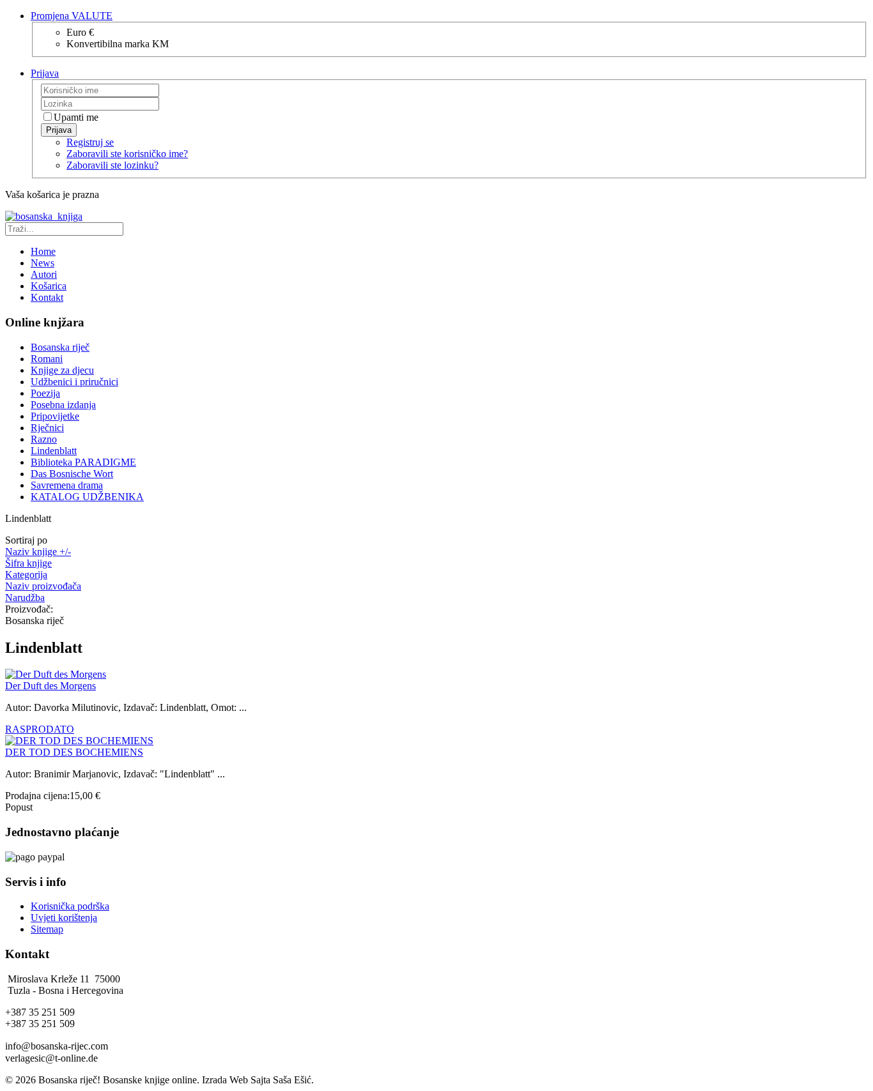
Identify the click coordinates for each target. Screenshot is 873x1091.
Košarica (48, 285)
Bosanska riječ (60, 347)
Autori (44, 274)
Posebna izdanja (63, 404)
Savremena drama (67, 485)
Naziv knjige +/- (38, 551)
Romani (47, 358)
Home (43, 251)
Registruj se (90, 142)
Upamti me (76, 117)
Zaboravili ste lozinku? (112, 165)
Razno (44, 439)
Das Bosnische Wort (72, 473)
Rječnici (47, 427)
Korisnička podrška (70, 906)
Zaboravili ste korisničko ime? (127, 153)
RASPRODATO (39, 729)
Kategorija (26, 574)
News (42, 262)
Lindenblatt (54, 450)
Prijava (59, 130)
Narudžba (25, 597)
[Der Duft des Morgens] (55, 674)
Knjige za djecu (62, 370)
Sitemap (47, 929)
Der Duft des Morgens (50, 685)
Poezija (45, 393)
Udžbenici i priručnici (74, 381)
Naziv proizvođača (43, 586)
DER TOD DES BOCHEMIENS (74, 752)
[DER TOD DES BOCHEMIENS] (79, 740)
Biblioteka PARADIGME (83, 462)
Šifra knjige (28, 563)
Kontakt (47, 297)
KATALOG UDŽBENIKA (87, 496)
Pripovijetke (55, 416)
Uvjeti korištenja (64, 917)
